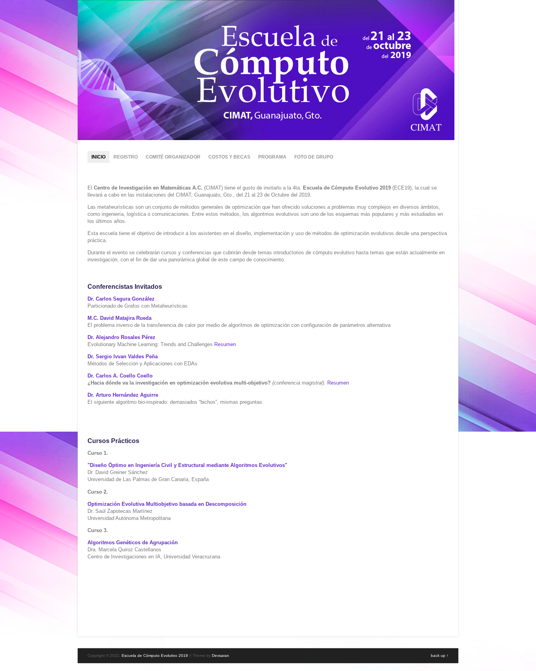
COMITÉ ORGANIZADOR (173, 157)
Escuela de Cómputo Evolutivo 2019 (155, 655)
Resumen (225, 344)
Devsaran (220, 655)
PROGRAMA (272, 157)
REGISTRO (125, 157)
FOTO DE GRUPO (313, 157)
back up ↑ (439, 655)
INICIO (98, 157)
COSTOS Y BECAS (229, 157)
